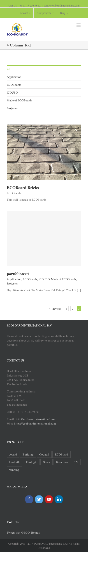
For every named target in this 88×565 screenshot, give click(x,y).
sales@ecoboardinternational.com (61, 5)
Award (13, 454)
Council (44, 454)
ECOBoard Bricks (23, 188)
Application (14, 77)
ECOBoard (61, 454)
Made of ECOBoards (19, 100)
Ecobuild (15, 462)
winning (14, 470)
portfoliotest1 (18, 274)
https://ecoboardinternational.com (35, 423)
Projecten (12, 108)
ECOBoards (14, 85)
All (9, 69)
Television (62, 462)
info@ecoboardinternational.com (35, 419)
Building (28, 454)
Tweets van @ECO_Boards (23, 532)
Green (46, 462)
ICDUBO (12, 92)
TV (76, 462)
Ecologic (31, 462)
